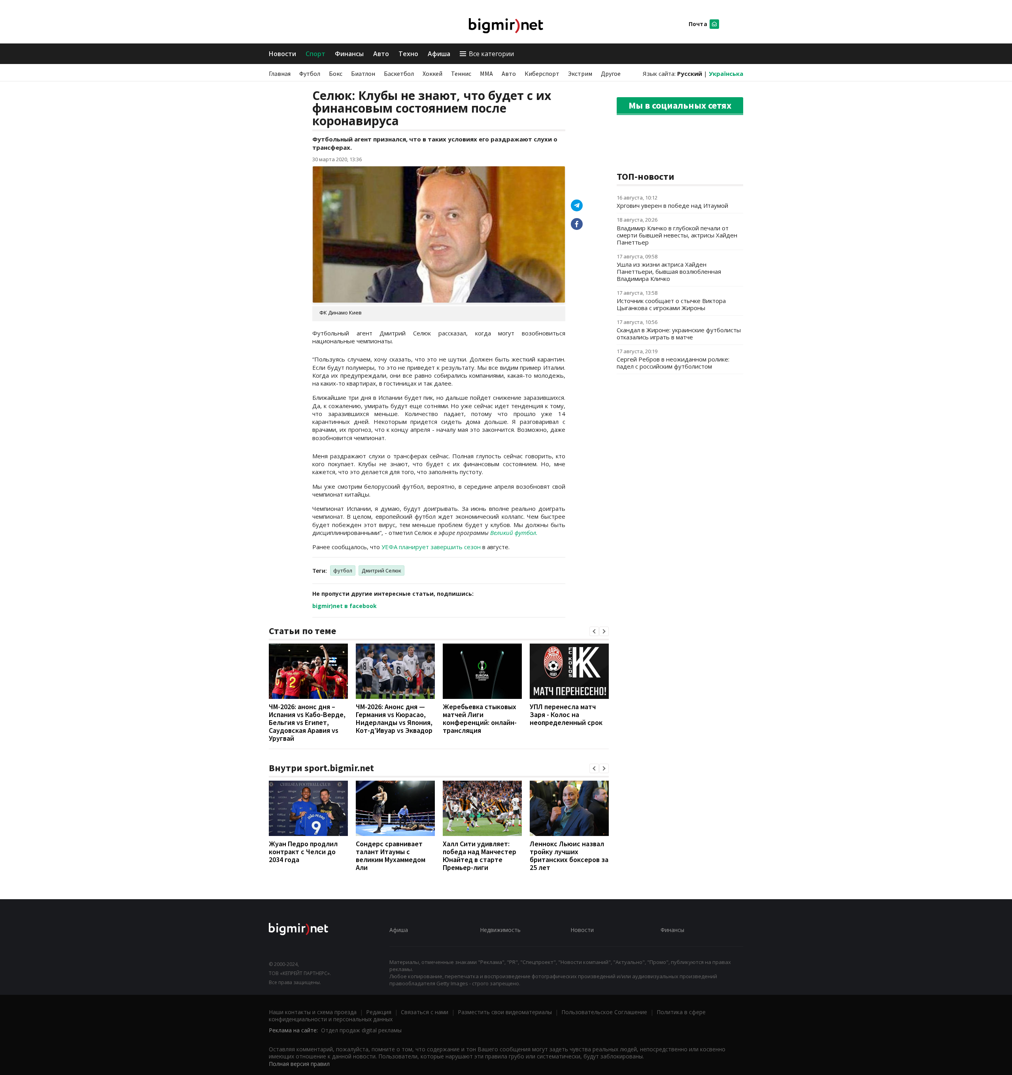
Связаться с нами (424, 1012)
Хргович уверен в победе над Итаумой (672, 205)
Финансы (349, 53)
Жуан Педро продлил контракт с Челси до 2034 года (303, 851)
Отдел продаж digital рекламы (361, 1030)
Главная (280, 73)
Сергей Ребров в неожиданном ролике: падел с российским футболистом (673, 362)
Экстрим (580, 73)
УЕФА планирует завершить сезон (431, 547)
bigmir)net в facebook (344, 606)
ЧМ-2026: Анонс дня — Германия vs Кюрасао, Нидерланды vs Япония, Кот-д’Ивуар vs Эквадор (394, 718)
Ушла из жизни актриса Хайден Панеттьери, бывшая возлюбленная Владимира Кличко (669, 271)
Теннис (461, 73)
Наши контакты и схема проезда (313, 1012)
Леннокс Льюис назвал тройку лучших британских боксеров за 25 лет (569, 855)
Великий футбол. (514, 533)
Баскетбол (399, 73)
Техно (408, 53)
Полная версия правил (299, 1063)
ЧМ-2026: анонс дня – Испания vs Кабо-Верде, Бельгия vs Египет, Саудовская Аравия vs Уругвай (307, 722)
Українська (726, 73)
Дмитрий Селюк (381, 570)
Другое (611, 73)
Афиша (439, 53)
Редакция (378, 1012)
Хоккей (432, 73)
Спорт (315, 53)
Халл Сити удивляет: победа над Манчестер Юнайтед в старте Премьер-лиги (479, 855)
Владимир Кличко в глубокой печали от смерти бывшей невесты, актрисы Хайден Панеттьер (677, 235)
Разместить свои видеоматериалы (505, 1012)
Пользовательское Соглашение (604, 1012)
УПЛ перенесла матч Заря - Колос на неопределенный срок (566, 714)
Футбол (309, 73)
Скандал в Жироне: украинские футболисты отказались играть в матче (679, 333)
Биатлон (363, 73)
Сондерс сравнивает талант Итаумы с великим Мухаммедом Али (390, 855)
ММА (486, 73)
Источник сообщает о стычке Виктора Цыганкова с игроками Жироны (671, 304)
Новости (282, 53)
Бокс (335, 73)
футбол (342, 570)
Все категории (491, 53)
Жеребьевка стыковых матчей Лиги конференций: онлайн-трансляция (480, 718)
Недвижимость (500, 930)
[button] (594, 631)
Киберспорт (542, 73)
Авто (381, 53)
